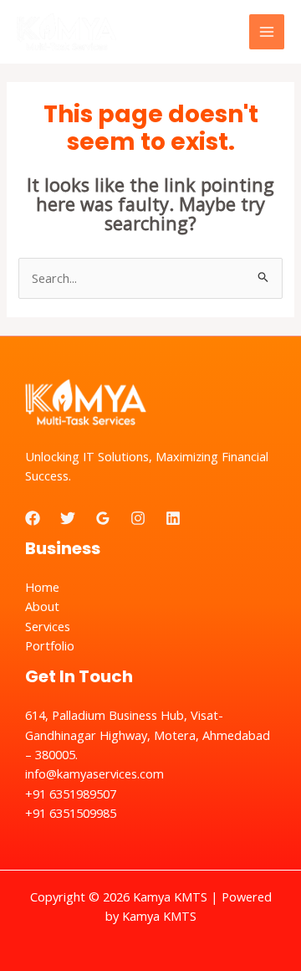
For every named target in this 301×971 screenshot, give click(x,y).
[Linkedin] (173, 518)
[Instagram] (137, 518)
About (42, 606)
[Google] (102, 518)
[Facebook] (32, 518)
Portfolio (49, 645)
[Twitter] (67, 518)
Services (47, 626)
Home (42, 586)
